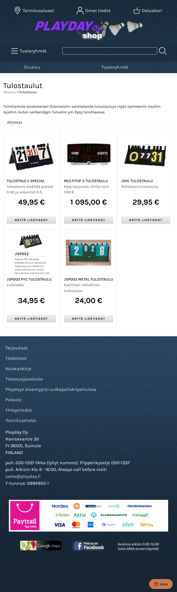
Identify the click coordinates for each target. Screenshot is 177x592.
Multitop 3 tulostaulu (86, 181)
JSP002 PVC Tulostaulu (29, 279)
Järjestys (14, 122)
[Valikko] (171, 66)
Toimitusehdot (20, 420)
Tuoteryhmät (114, 67)
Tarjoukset (16, 347)
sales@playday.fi (23, 476)
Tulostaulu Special (26, 181)
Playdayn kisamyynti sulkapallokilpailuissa (50, 389)
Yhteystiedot (18, 410)
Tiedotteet (16, 358)
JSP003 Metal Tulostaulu (88, 279)
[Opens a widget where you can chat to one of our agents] (161, 584)
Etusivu (32, 67)
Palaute (13, 399)
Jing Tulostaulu (137, 181)
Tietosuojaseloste (24, 379)
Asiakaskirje (18, 368)
